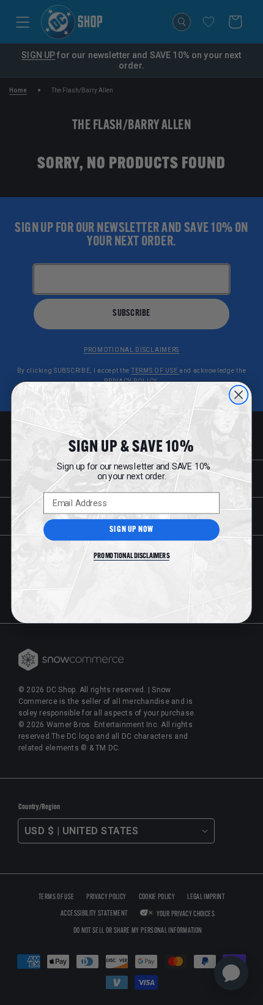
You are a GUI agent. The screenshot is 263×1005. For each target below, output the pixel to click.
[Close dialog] (238, 395)
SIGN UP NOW (131, 530)
